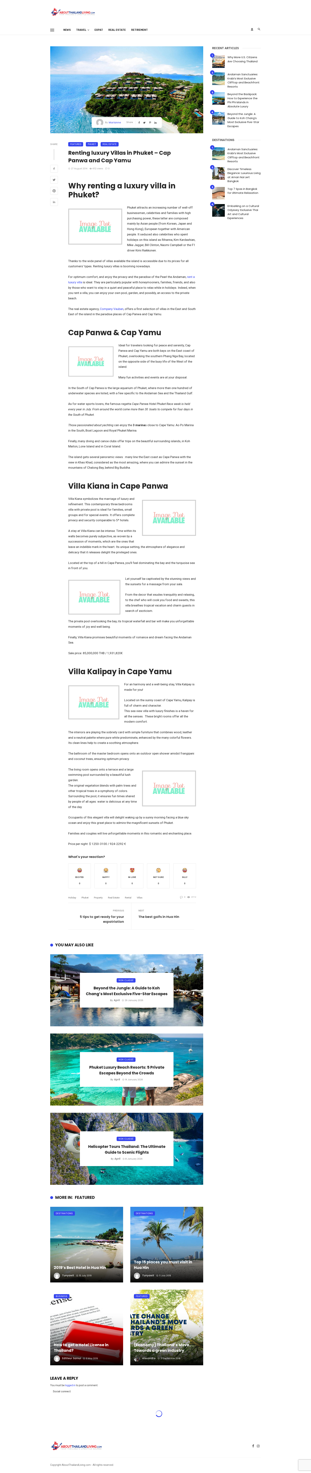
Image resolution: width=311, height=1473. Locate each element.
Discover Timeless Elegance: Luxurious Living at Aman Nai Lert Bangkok (244, 175)
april (117, 1000)
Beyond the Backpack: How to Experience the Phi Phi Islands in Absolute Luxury (242, 100)
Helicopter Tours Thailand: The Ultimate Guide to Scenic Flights (126, 1149)
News (67, 30)
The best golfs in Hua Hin (158, 916)
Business (61, 1296)
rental (128, 897)
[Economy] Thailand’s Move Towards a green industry (161, 1347)
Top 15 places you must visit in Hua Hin (163, 1264)
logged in (70, 1385)
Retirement (139, 30)
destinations (64, 1213)
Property (98, 897)
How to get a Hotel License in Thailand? (81, 1347)
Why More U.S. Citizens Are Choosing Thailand (242, 59)
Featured (75, 144)
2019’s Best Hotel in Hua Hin (80, 1267)
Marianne (115, 122)
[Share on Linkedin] (54, 202)
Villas (139, 897)
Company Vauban (111, 309)
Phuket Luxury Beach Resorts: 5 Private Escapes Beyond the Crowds (126, 1070)
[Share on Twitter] (54, 180)
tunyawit (68, 1275)
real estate (114, 897)
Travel (81, 30)
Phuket (92, 144)
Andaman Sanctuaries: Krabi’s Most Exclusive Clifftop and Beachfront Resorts (243, 80)
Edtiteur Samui (71, 1358)
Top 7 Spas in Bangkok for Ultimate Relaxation (242, 191)
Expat (98, 30)
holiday (72, 897)
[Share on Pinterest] (54, 191)
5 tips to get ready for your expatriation (102, 919)
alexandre (149, 1358)
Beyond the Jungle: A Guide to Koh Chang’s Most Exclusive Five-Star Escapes (127, 990)
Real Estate (117, 30)
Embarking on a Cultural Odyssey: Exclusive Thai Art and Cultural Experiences (243, 212)
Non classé (126, 980)
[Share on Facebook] (54, 169)
